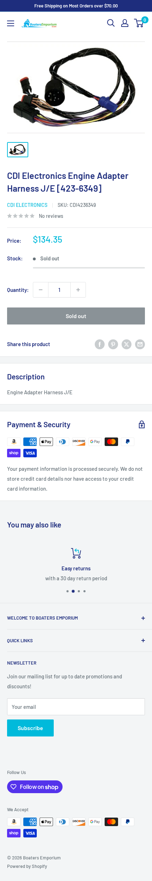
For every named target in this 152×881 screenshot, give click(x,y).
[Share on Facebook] (100, 344)
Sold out (76, 315)
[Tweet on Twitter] (126, 344)
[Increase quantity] (78, 289)
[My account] (124, 23)
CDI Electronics (27, 205)
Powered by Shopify (27, 866)
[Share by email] (140, 344)
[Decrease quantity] (40, 289)
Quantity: (18, 290)
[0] (139, 23)
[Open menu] (10, 23)
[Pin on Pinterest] (113, 344)
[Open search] (111, 23)
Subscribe (30, 727)
